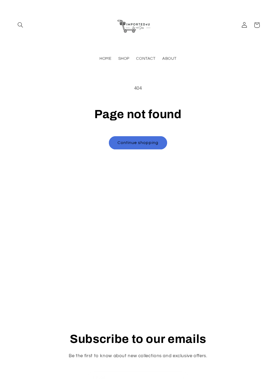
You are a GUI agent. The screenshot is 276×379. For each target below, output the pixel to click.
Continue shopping (138, 143)
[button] (20, 25)
